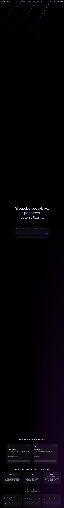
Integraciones (29, 1)
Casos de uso (23, 1)
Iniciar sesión (60, 1)
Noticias (34, 1)
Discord (38, 1)
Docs (41, 1)
